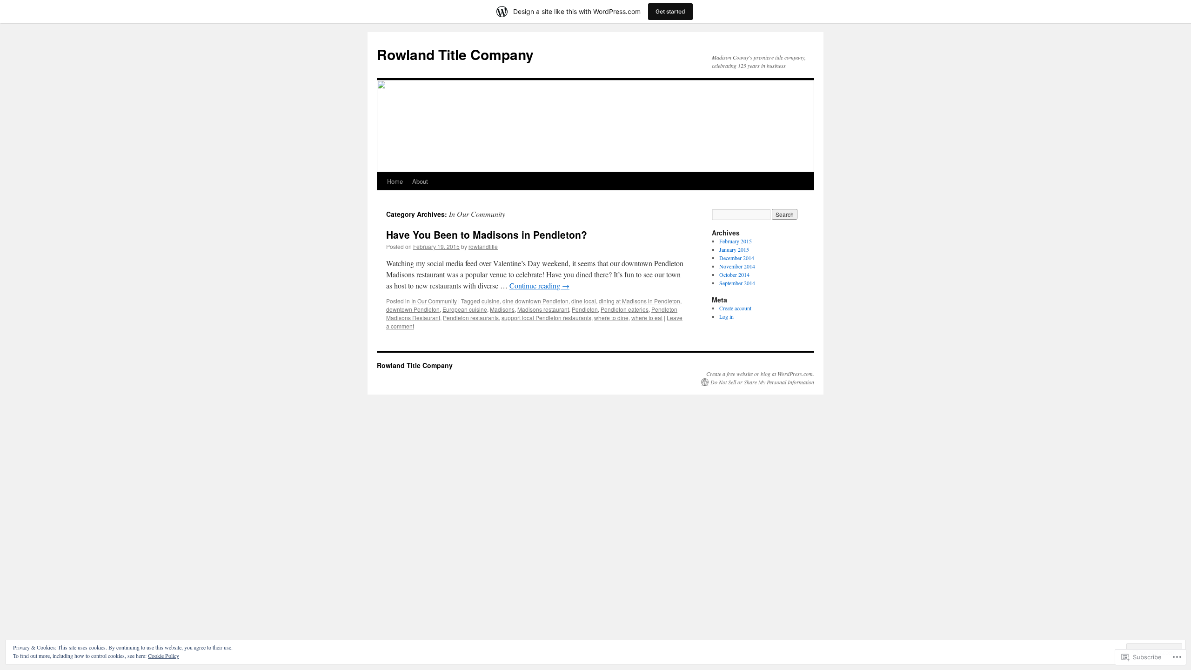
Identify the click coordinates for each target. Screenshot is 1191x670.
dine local (583, 301)
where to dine (611, 318)
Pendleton (585, 309)
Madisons (502, 309)
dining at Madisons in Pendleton (639, 301)
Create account (735, 308)
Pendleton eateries (625, 309)
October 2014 (734, 274)
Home (395, 181)
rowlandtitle (483, 246)
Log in (726, 316)
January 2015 (734, 249)
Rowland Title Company (455, 54)
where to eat (646, 318)
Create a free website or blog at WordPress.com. (760, 373)
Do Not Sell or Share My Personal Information (762, 382)
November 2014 (737, 266)
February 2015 (735, 241)
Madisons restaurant (543, 309)
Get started (670, 11)
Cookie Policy (163, 655)
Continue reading (539, 285)
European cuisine (464, 309)
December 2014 (736, 257)
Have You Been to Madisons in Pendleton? (486, 234)
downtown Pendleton (413, 309)
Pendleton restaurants (471, 318)
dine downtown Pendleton (535, 301)
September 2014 (737, 283)
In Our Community (434, 301)
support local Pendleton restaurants (546, 318)
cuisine (491, 301)
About (420, 181)
